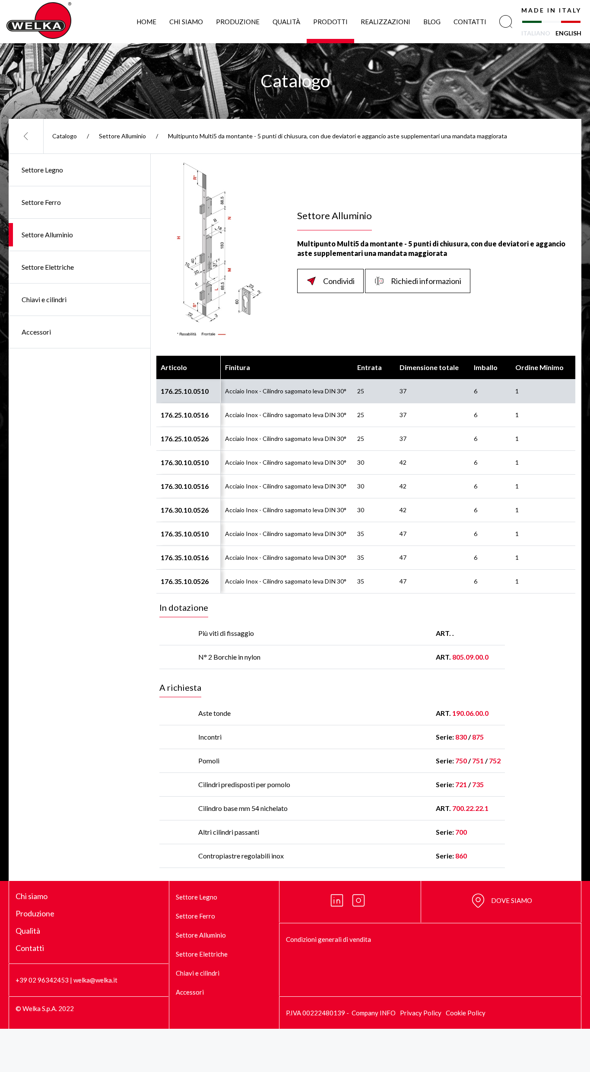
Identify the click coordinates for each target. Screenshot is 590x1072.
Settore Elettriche (48, 267)
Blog (432, 22)
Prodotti (330, 22)
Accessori (36, 332)
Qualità (286, 22)
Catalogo (64, 136)
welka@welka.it (95, 980)
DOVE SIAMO (511, 900)
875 (478, 737)
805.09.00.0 (470, 657)
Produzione (238, 22)
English (568, 33)
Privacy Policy (420, 1013)
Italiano (535, 33)
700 (461, 832)
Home (146, 22)
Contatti (470, 22)
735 (478, 784)
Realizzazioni (385, 22)
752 (495, 760)
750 (461, 760)
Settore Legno (42, 170)
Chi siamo (186, 22)
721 (461, 784)
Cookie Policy (465, 1013)
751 (478, 760)
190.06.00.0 (470, 713)
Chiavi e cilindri (44, 299)
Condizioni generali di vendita (328, 939)
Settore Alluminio (122, 136)
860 (461, 856)
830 (461, 737)
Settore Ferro (41, 202)
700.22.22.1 (470, 808)
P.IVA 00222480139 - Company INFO (341, 1013)
